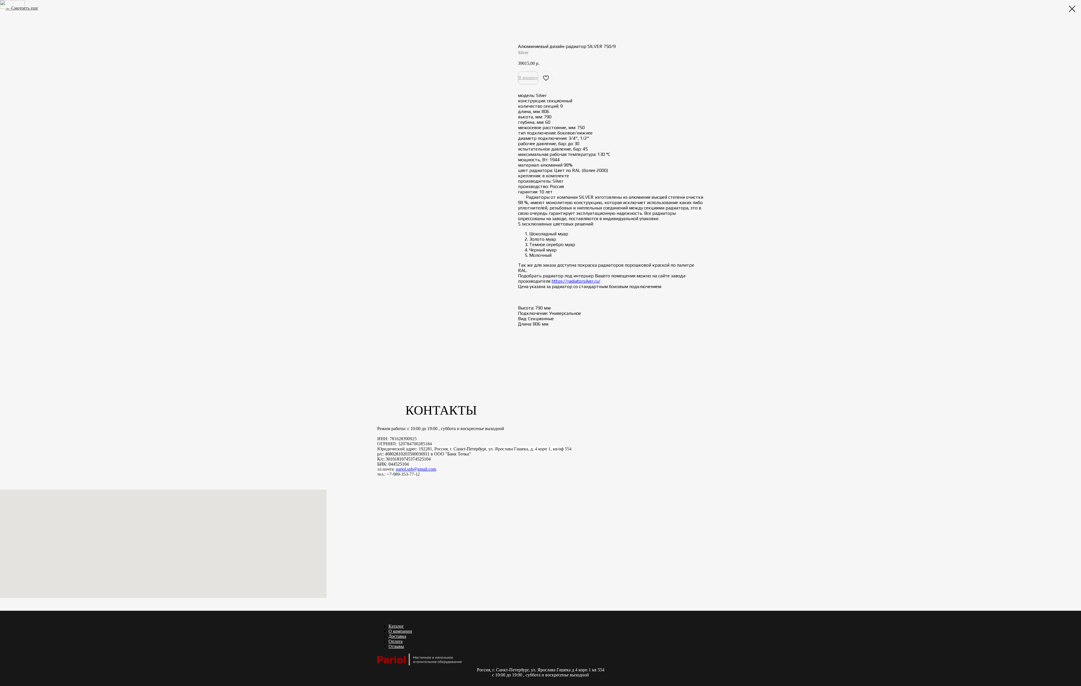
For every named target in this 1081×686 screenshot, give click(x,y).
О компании (400, 631)
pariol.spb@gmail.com (416, 469)
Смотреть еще (24, 8)
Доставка (397, 636)
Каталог (396, 626)
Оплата (395, 641)
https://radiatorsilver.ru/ (575, 281)
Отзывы (396, 646)
